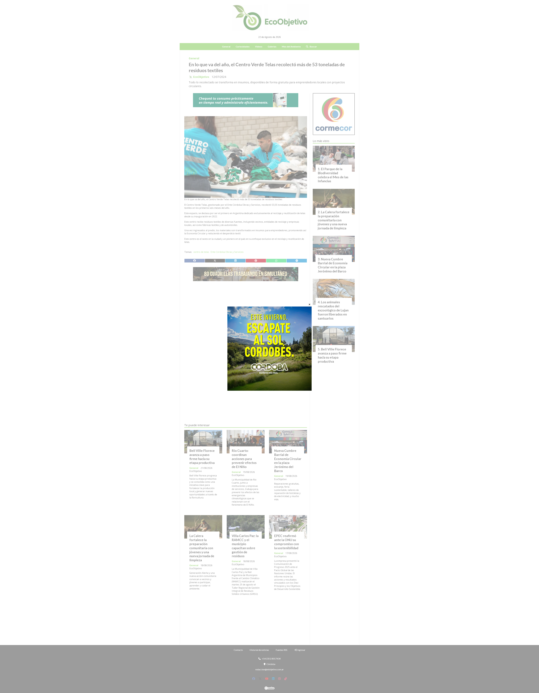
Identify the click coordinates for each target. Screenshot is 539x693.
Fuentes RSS (281, 650)
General (226, 46)
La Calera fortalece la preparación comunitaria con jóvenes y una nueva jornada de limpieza (201, 548)
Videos (258, 46)
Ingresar (301, 650)
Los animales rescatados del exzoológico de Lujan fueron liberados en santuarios (333, 310)
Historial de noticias (259, 650)
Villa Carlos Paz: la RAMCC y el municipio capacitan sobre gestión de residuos (245, 546)
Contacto (238, 650)
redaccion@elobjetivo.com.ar (269, 669)
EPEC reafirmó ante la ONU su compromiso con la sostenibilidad (286, 542)
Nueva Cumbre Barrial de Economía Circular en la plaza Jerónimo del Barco (287, 461)
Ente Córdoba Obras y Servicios (227, 251)
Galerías (272, 46)
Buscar (313, 46)
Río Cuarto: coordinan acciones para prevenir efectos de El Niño (244, 459)
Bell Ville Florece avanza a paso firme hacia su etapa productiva (202, 457)
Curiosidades (243, 46)
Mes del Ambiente (291, 46)
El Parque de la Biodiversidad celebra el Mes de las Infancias (333, 175)
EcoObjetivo (201, 76)
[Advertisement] (245, 309)
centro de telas (201, 251)
